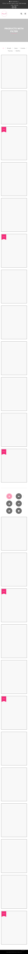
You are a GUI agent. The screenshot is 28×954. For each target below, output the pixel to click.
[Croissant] (14, 110)
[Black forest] (14, 468)
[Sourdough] (14, 74)
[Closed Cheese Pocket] (14, 397)
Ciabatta (14, 329)
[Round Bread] (14, 217)
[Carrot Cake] (14, 289)
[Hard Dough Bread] (14, 432)
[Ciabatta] (14, 325)
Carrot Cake (14, 293)
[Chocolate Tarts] (14, 182)
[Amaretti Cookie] (14, 253)
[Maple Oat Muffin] (14, 361)
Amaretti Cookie (14, 258)
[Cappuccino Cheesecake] (14, 146)
